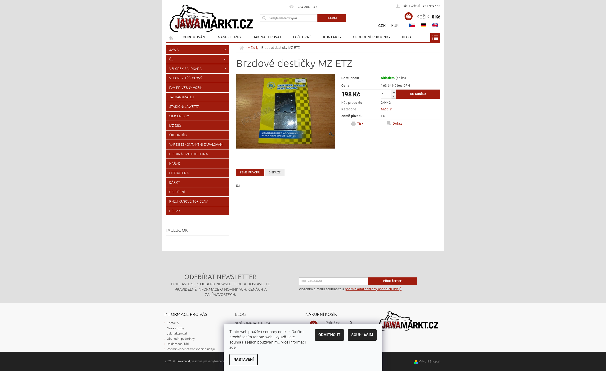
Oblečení (177, 192)
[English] (435, 25)
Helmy (174, 211)
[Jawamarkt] (212, 18)
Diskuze (275, 172)
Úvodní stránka (171, 37)
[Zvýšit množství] (394, 92)
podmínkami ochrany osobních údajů (373, 289)
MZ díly (175, 125)
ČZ (171, 59)
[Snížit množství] (394, 96)
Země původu (250, 172)
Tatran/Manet (182, 97)
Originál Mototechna (188, 154)
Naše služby (230, 37)
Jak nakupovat (267, 37)
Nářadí (175, 163)
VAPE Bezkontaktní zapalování (196, 144)
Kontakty (332, 37)
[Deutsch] (423, 25)
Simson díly (179, 116)
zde (232, 347)
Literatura (179, 173)
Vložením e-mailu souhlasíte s (350, 289)
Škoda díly (178, 135)
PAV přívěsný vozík (186, 88)
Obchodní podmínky (372, 37)
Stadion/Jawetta (184, 107)
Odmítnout (329, 335)
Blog (406, 37)
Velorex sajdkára (185, 69)
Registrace (431, 6)
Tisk (360, 123)
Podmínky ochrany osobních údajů (191, 349)
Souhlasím (362, 335)
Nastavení (243, 359)
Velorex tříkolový (185, 78)
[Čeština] (412, 25)
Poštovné (302, 37)
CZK (382, 25)
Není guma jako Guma (252, 323)
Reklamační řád (178, 344)
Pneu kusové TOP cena (188, 201)
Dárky (174, 182)
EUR (395, 25)
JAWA (174, 50)
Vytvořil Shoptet (429, 361)
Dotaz (397, 123)
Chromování (194, 37)
